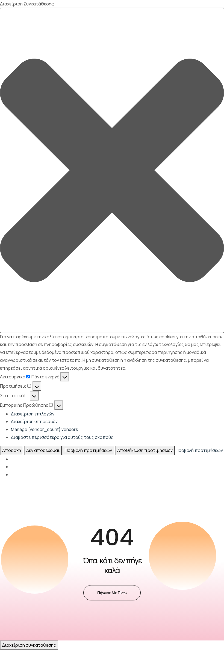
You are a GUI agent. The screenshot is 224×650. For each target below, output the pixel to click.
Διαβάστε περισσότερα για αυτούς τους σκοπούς (62, 437)
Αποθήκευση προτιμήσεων (145, 450)
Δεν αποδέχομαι (43, 450)
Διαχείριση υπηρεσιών (34, 421)
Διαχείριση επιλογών (32, 414)
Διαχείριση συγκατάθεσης (29, 645)
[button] (112, 170)
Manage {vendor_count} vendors (44, 429)
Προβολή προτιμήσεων (88, 450)
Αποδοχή (11, 450)
